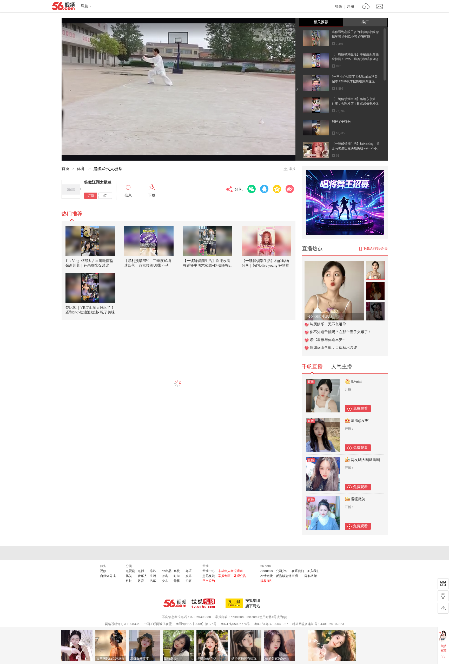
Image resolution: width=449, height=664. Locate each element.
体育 (81, 169)
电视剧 (130, 571)
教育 (141, 581)
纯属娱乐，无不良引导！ (330, 324)
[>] (366, 6)
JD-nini (356, 381)
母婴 (177, 581)
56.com (63, 7)
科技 (129, 581)
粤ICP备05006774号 (235, 624)
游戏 (165, 576)
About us (266, 571)
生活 (153, 576)
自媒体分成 (108, 576)
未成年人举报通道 (230, 571)
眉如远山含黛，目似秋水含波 (333, 348)
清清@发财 (360, 421)
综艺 (153, 571)
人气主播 (341, 366)
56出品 (166, 571)
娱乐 (189, 576)
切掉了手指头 (341, 121)
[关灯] (443, 595)
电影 (141, 571)
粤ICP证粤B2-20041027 (271, 624)
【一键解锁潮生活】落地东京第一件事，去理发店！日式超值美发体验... (355, 103)
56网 (174, 603)
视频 (103, 571)
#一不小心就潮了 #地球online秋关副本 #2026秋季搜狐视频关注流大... (355, 81)
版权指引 (266, 581)
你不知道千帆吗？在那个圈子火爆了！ (341, 332)
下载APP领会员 (375, 249)
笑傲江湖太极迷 (97, 182)
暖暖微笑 (358, 499)
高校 (177, 571)
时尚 (177, 576)
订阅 (91, 196)
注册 (350, 7)
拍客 (189, 581)
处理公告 (240, 576)
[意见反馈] (443, 608)
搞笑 (129, 576)
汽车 (153, 581)
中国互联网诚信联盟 (158, 624)
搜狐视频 (206, 603)
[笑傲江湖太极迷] (71, 189)
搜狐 (244, 603)
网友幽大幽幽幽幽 (365, 460)
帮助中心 (208, 571)
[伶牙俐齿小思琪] (334, 263)
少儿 (165, 581)
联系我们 (298, 571)
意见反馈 (208, 576)
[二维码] (443, 583)
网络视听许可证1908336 (122, 624)
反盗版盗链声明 (287, 576)
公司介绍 (282, 571)
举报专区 (224, 576)
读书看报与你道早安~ (327, 340)
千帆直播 (312, 366)
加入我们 (313, 571)
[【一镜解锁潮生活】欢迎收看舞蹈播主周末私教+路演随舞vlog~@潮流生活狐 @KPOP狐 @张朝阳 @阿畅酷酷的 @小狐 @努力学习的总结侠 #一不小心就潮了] (207, 241)
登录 (338, 7)
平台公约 (208, 581)
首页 (65, 169)
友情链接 (266, 576)
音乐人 (142, 576)
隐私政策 (311, 576)
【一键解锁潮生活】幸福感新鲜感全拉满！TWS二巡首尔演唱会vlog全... (355, 58)
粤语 (189, 571)
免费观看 (360, 408)
